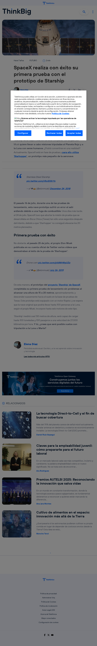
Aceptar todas (74, 133)
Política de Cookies (60, 113)
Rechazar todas (54, 133)
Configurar (23, 133)
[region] (48, 115)
